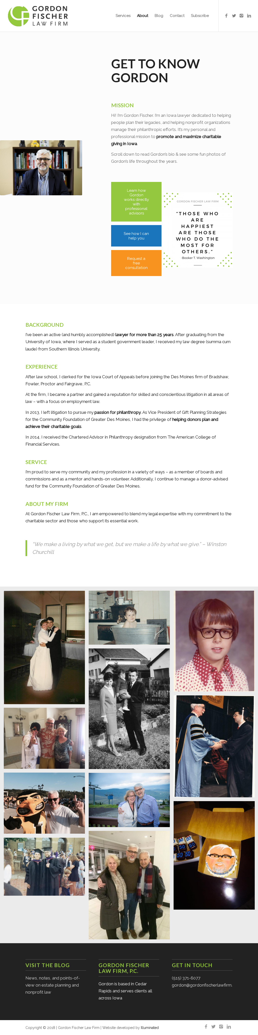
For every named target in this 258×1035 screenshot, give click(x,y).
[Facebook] (226, 15)
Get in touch (192, 965)
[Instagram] (241, 15)
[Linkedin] (249, 15)
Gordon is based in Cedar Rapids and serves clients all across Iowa (125, 990)
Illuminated (150, 1028)
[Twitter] (234, 15)
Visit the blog (47, 965)
